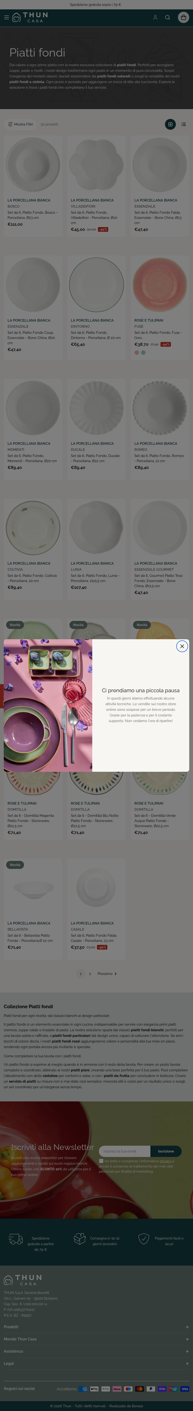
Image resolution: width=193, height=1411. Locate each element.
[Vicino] (182, 646)
